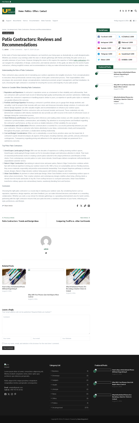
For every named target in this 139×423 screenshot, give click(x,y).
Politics (28, 11)
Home (21, 11)
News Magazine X (82, 419)
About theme (17, 20)
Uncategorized (12, 29)
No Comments (17, 49)
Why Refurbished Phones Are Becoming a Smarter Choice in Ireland (76, 289)
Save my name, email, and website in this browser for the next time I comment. (31, 343)
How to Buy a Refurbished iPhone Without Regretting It (13, 288)
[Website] (46, 253)
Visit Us (25, 20)
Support (8, 20)
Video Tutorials (46, 20)
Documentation (34, 20)
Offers (36, 11)
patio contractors (80, 60)
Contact (43, 11)
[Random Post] (130, 21)
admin (6, 49)
